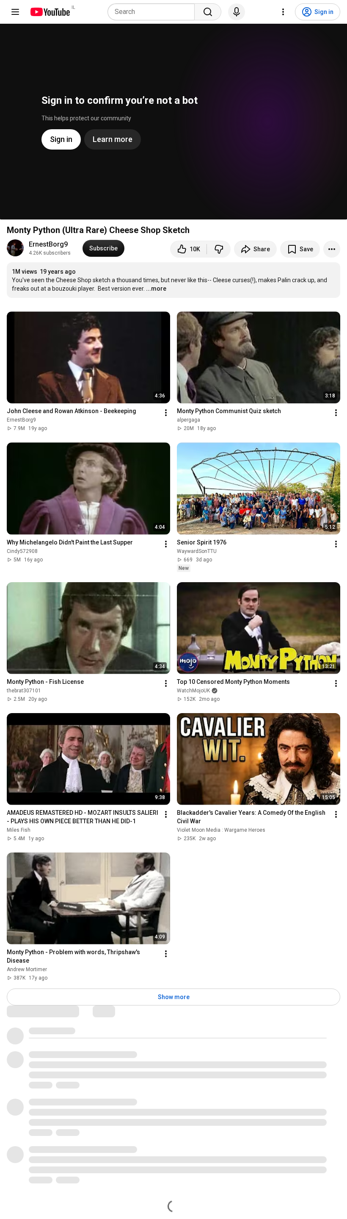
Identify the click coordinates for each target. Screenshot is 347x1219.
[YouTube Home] (50, 12)
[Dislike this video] (219, 249)
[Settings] (283, 12)
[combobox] (154, 12)
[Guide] (15, 12)
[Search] (207, 11)
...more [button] (156, 288)
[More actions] (331, 249)
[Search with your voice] (236, 11)
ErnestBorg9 (48, 244)
